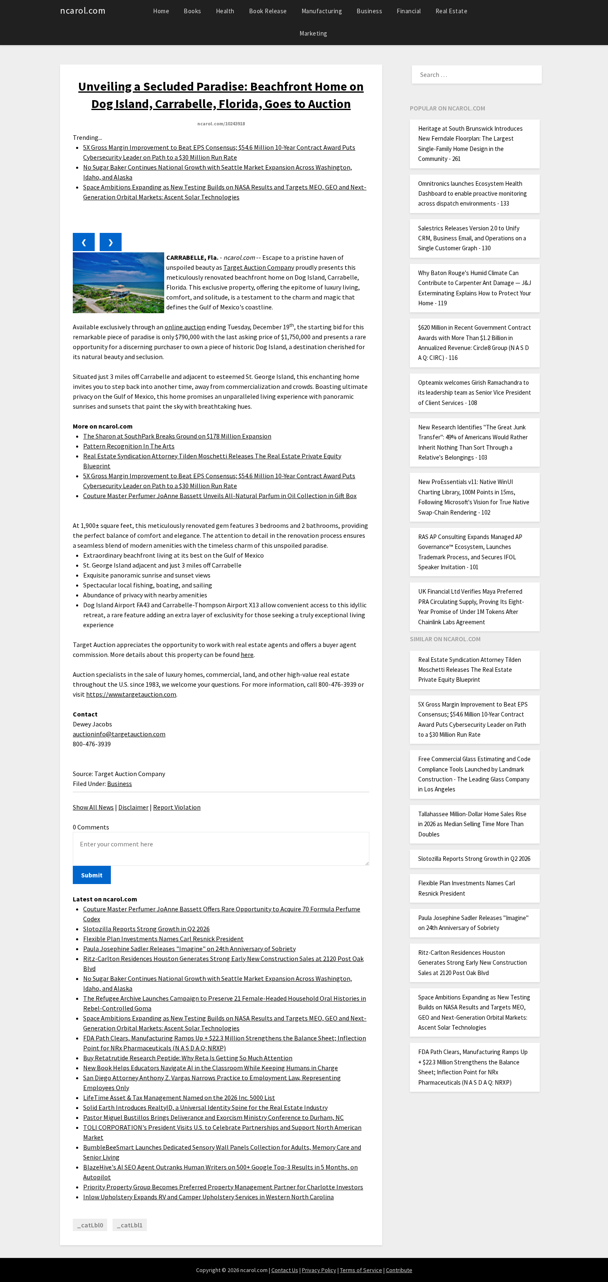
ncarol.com (82, 10)
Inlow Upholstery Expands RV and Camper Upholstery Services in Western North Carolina (208, 1197)
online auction (185, 327)
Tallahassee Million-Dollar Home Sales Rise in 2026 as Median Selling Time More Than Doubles (472, 824)
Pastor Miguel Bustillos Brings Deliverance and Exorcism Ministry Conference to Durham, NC (213, 1117)
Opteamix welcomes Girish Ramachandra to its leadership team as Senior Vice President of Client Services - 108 (474, 393)
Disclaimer (133, 807)
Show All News (93, 807)
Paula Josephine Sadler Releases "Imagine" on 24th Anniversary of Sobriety (189, 948)
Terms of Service (361, 1270)
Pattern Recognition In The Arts (129, 446)
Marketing (313, 33)
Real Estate (452, 11)
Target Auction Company (258, 267)
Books (192, 11)
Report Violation (177, 807)
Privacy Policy (319, 1270)
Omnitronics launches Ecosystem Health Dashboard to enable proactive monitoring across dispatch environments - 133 (472, 194)
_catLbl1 (130, 1225)
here (247, 654)
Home (161, 11)
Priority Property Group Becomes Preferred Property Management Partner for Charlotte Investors (223, 1187)
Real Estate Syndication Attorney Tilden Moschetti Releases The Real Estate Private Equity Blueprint (469, 670)
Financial (409, 11)
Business (369, 11)
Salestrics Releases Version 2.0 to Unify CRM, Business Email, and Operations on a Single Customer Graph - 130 (472, 238)
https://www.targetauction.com (131, 694)
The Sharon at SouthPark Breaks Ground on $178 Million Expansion (177, 436)
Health (225, 11)
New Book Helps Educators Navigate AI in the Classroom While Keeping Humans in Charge (210, 1068)
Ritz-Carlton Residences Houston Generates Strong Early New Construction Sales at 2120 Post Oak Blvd (472, 963)
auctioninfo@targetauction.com (119, 734)
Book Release (268, 11)
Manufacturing (322, 11)
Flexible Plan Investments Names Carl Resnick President (163, 939)
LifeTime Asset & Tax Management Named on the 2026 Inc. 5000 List (179, 1097)
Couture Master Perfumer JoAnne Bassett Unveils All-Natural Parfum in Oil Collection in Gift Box (220, 495)
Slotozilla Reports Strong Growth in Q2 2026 (146, 929)
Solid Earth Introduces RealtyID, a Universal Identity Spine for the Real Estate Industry (205, 1107)
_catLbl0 (90, 1225)
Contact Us (284, 1270)
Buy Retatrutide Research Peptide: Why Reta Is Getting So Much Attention (187, 1058)
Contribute (399, 1270)
